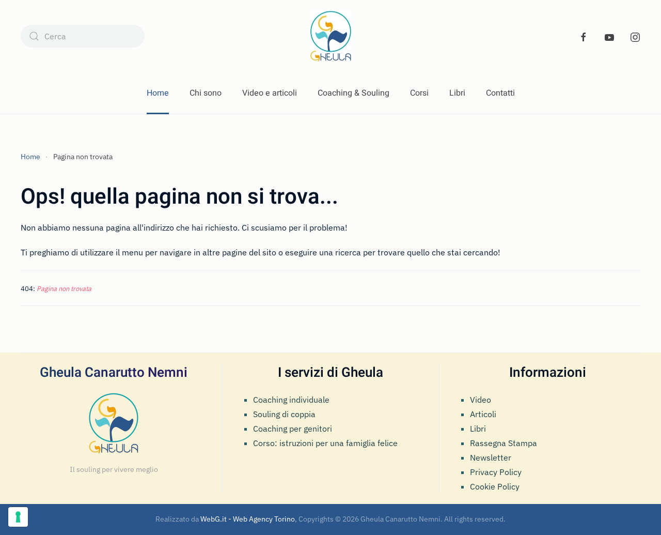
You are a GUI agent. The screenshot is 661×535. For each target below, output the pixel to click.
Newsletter (490, 457)
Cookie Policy (495, 486)
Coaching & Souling (353, 93)
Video (480, 399)
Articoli (483, 414)
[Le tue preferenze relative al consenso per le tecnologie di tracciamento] (18, 517)
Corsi (419, 93)
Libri (457, 93)
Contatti (500, 93)
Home (158, 93)
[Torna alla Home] (331, 36)
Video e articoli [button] (269, 93)
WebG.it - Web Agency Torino (247, 519)
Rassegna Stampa (503, 443)
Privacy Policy (496, 472)
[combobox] (83, 36)
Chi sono (206, 93)
